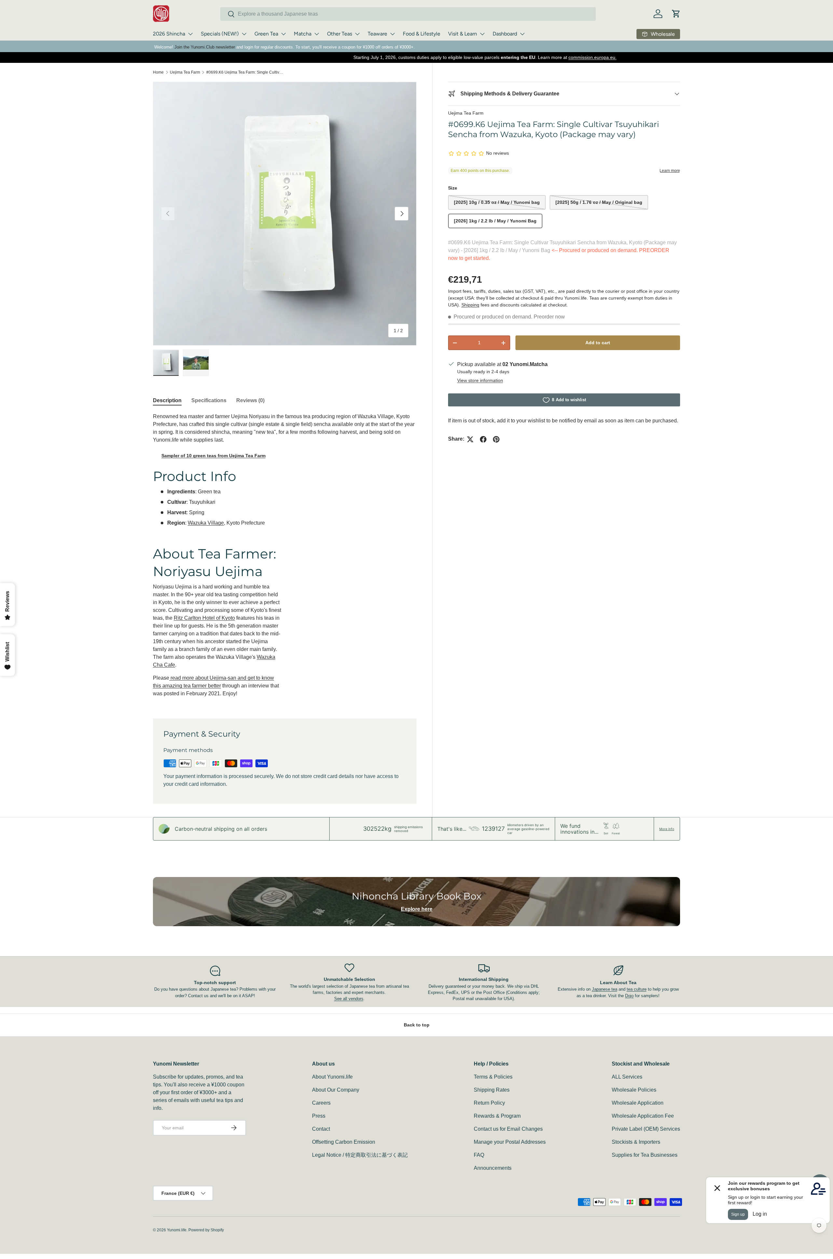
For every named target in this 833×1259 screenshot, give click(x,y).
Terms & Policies (493, 1077)
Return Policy (489, 1103)
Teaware (377, 34)
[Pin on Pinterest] (496, 439)
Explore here (416, 909)
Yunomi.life (176, 1230)
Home (158, 72)
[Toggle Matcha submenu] (317, 34)
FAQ (479, 1155)
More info (666, 829)
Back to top (417, 1024)
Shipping (470, 304)
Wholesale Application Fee (643, 1116)
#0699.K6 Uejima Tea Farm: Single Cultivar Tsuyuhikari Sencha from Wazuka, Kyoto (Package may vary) (245, 72)
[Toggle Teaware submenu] (392, 34)
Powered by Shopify (206, 1230)
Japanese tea (604, 989)
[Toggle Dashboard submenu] (522, 34)
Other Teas (339, 34)
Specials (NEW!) (220, 34)
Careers (321, 1103)
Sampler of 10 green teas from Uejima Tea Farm (213, 455)
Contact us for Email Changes (508, 1129)
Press (318, 1116)
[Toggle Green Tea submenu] (283, 34)
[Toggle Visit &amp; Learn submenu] (482, 34)
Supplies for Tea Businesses (644, 1155)
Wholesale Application (637, 1103)
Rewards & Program (497, 1116)
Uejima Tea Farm (185, 72)
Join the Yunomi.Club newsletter (204, 47)
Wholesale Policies (634, 1090)
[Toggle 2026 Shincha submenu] (190, 34)
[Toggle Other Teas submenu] (357, 34)
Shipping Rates (492, 1090)
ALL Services (627, 1077)
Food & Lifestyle (421, 34)
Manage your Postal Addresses (510, 1142)
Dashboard (505, 34)
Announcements (493, 1168)
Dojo (629, 995)
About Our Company (335, 1090)
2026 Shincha (169, 34)
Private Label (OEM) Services (646, 1129)
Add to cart (597, 343)
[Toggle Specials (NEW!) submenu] (244, 34)
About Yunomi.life (332, 1077)
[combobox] (408, 14)
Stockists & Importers (636, 1142)
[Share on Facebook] (483, 439)
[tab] (167, 400)
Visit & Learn (462, 34)
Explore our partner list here (529, 57)
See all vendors (348, 998)
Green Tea (266, 34)
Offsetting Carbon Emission (343, 1142)
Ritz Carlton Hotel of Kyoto (204, 618)
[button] (676, 14)
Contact (321, 1129)
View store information (480, 380)
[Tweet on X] (470, 439)
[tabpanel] (284, 558)
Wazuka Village (206, 523)
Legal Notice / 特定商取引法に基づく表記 (360, 1155)
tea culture (637, 989)
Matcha (302, 34)
